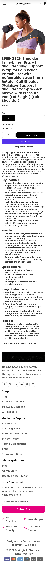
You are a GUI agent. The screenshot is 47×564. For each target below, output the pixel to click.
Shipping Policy (11, 428)
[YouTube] (21, 384)
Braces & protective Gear (17, 401)
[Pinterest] (27, 384)
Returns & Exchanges (15, 433)
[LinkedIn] (16, 384)
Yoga (5, 396)
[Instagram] (10, 384)
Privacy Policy (10, 438)
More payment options (23, 147)
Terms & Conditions (14, 444)
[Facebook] (4, 384)
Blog (5, 465)
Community (9, 470)
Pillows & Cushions (13, 406)
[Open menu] (4, 4)
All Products (9, 411)
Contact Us (9, 423)
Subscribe (23, 509)
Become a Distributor (15, 476)
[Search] (40, 4)
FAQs (5, 449)
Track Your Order (12, 454)
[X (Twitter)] (33, 384)
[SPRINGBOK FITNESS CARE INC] (23, 3)
